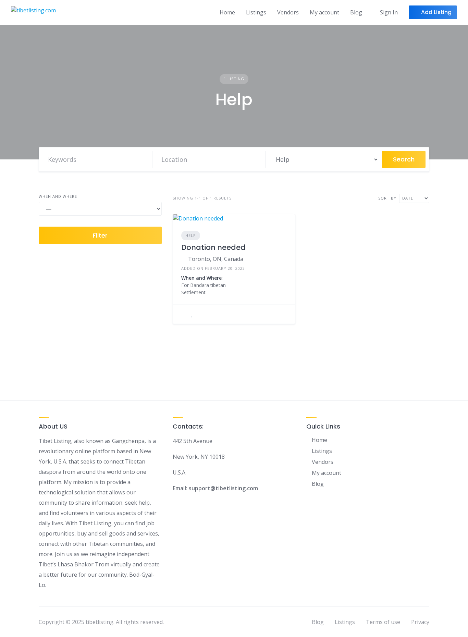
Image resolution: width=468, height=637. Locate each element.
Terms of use (383, 622)
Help (190, 235)
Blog (356, 12)
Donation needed (213, 247)
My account (324, 12)
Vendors (288, 12)
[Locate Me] (257, 159)
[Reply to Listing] (183, 314)
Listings (256, 12)
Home (227, 12)
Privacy (420, 622)
